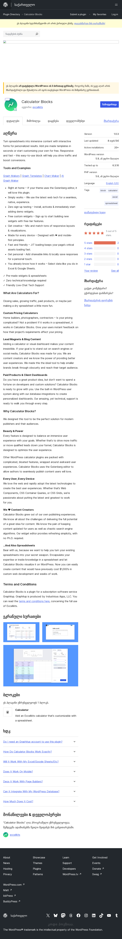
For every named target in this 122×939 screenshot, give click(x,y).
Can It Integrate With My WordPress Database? (31, 791)
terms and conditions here (34, 601)
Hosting (7, 868)
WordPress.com (14, 884)
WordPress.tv (72, 874)
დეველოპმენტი (75, 120)
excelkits (38, 107)
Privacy (7, 874)
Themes (37, 863)
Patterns (38, 874)
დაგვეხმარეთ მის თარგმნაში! (89, 23)
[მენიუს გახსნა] (117, 4)
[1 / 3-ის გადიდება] (35, 626)
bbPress (9, 895)
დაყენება (53, 120)
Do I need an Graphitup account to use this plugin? (32, 741)
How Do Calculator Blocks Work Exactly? (27, 751)
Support (67, 863)
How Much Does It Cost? (18, 801)
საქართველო (19, 915)
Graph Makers (11, 175)
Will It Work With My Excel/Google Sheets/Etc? (31, 761)
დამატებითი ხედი (94, 212)
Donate (98, 868)
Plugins (37, 868)
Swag (97, 874)
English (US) (112, 183)
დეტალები (13, 120)
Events (96, 863)
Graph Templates (32, 175)
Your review (91, 270)
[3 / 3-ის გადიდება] (74, 649)
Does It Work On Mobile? (18, 771)
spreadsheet (111, 203)
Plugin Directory (11, 14)
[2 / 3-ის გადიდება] (74, 626)
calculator (113, 190)
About (6, 857)
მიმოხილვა (33, 120)
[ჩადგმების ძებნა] (37, 34)
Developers (69, 868)
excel (115, 197)
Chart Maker (51, 175)
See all (115, 270)
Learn (66, 857)
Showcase (39, 857)
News (6, 863)
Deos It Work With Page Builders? (23, 781)
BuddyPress (11, 901)
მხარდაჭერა (111, 120)
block (103, 190)
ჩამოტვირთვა (109, 104)
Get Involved (100, 857)
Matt (7, 890)
